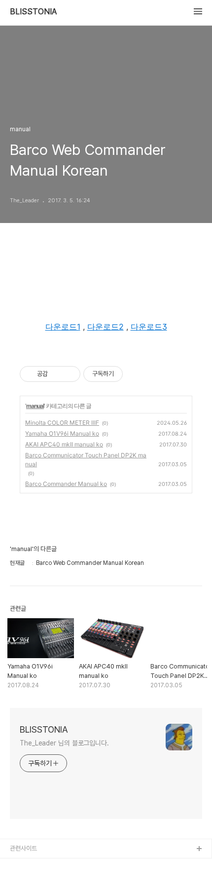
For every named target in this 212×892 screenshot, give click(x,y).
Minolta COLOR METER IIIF (62, 422)
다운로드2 (105, 327)
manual (35, 405)
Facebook (25, 865)
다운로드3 (149, 327)
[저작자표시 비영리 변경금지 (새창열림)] (136, 374)
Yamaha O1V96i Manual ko (62, 433)
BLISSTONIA (33, 11)
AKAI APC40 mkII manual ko (64, 444)
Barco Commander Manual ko (66, 483)
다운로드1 (62, 327)
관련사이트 (23, 848)
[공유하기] (57, 374)
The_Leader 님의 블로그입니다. (64, 743)
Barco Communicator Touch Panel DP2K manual (85, 459)
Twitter (20, 881)
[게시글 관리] (69, 374)
